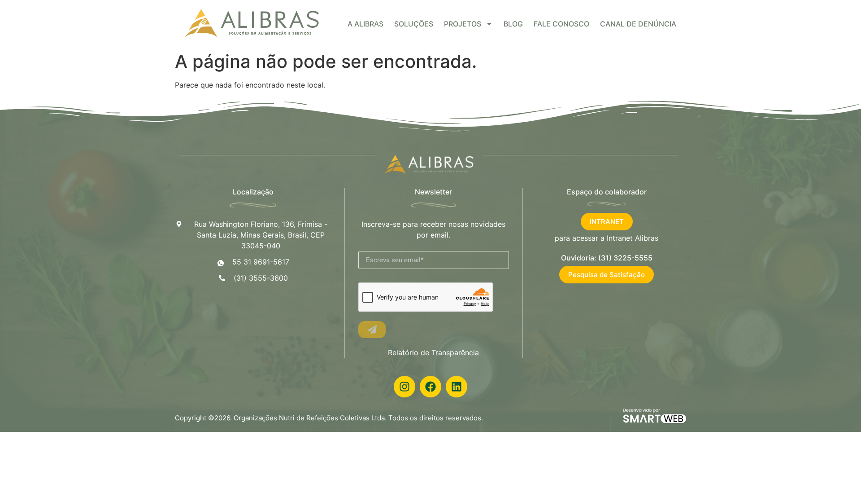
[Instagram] (404, 386)
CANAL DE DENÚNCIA (638, 23)
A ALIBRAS (365, 23)
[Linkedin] (456, 386)
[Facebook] (430, 386)
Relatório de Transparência (433, 352)
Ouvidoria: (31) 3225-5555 (606, 257)
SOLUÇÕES (413, 23)
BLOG (513, 23)
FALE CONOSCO (561, 23)
